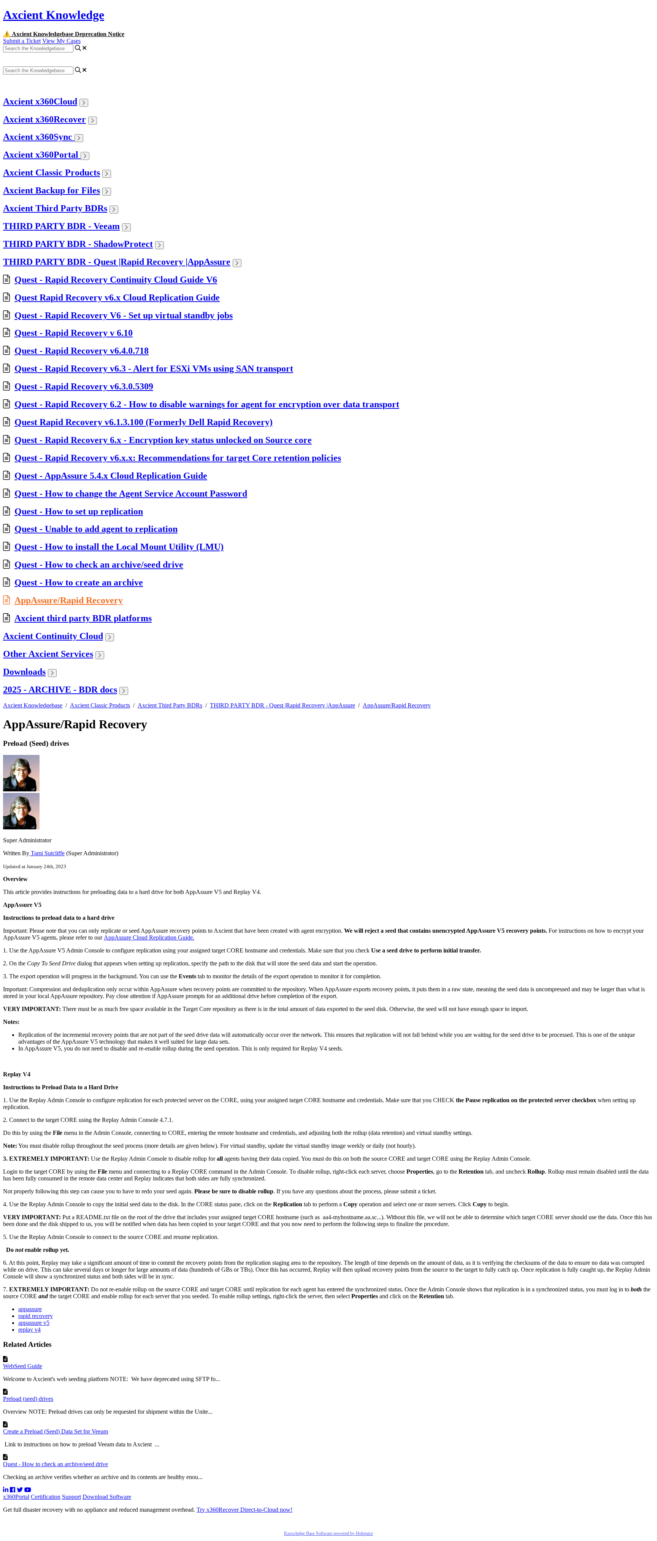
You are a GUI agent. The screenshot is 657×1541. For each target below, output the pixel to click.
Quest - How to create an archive (78, 582)
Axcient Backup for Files (51, 190)
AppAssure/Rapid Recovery (68, 600)
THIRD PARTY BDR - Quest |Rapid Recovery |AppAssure (116, 262)
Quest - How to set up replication (78, 511)
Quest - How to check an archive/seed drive (98, 565)
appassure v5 (33, 1323)
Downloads (24, 672)
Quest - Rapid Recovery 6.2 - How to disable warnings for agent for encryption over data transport (206, 404)
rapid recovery (35, 1316)
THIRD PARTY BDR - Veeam (61, 226)
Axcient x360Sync (39, 137)
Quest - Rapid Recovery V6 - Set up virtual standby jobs (123, 315)
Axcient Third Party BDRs (55, 208)
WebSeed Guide (22, 1366)
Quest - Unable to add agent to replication (96, 529)
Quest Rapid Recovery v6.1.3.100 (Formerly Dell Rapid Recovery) (143, 422)
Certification (45, 1497)
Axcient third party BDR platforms (83, 618)
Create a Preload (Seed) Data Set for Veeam (55, 1431)
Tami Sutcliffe (47, 853)
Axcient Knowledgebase (32, 705)
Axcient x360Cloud (40, 101)
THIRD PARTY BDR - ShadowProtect (78, 244)
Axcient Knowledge (53, 15)
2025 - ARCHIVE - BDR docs (60, 690)
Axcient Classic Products (51, 172)
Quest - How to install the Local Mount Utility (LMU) (119, 547)
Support (71, 1497)
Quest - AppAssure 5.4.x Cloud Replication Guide (110, 476)
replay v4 (29, 1329)
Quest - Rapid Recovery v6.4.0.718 (81, 351)
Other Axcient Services (48, 654)
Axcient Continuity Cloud (53, 636)
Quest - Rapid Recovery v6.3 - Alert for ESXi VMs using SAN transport (153, 368)
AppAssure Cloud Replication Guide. (149, 937)
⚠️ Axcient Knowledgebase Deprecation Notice (63, 34)
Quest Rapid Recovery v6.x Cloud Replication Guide (117, 297)
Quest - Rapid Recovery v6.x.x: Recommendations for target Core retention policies (177, 458)
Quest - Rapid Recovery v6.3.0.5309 (83, 386)
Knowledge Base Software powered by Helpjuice (328, 1533)
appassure (30, 1309)
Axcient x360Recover (44, 119)
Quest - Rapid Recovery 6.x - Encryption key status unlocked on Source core (163, 440)
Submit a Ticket (22, 41)
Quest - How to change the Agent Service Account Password (130, 493)
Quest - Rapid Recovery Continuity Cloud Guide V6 (115, 280)
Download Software (107, 1497)
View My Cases (61, 41)
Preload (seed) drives (28, 1398)
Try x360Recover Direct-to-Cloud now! (244, 1509)
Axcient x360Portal (42, 155)
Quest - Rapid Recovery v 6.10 (73, 333)
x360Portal (16, 1497)
